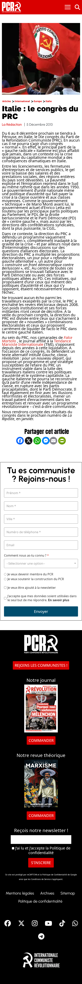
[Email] (53, 453)
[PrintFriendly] (62, 453)
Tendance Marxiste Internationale (36, 342)
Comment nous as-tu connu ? (26, 556)
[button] (73, 975)
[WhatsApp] (37, 453)
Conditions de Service (41, 879)
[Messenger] (46, 453)
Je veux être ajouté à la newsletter (31, 588)
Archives (47, 893)
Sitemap (67, 893)
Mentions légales (20, 893)
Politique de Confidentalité (55, 874)
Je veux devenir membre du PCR (30, 574)
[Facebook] (20, 453)
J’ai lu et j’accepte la (42, 850)
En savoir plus (58, 600)
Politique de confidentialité (49, 850)
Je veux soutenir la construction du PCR (35, 579)
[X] (28, 453)
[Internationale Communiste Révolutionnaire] (41, 959)
